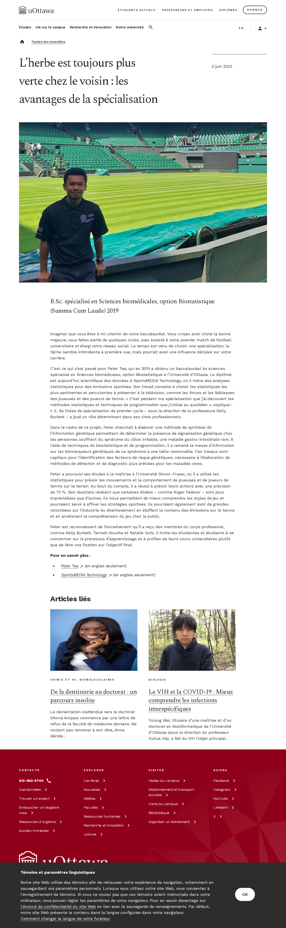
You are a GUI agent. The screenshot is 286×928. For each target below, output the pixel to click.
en (241, 28)
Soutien (34, 831)
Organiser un (169, 822)
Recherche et (104, 825)
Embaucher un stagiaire (39, 810)
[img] (36, 10)
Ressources (37, 822)
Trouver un (34, 798)
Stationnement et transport (171, 792)
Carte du (163, 804)
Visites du (164, 780)
